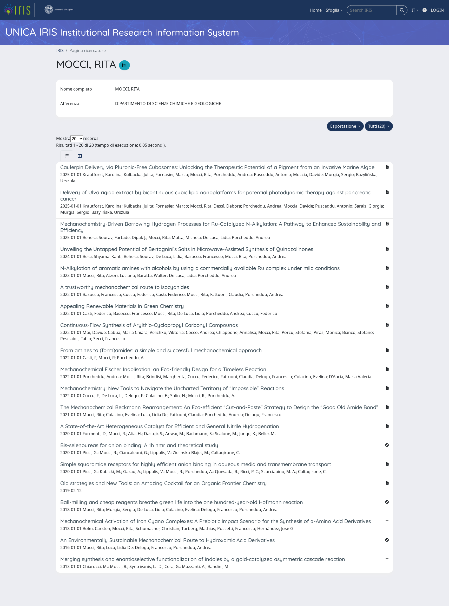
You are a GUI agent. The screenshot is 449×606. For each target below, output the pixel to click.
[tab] (66, 155)
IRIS (60, 50)
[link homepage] (19, 10)
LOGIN (437, 10)
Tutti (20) (377, 126)
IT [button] (413, 10)
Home (316, 10)
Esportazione (343, 126)
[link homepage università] (58, 10)
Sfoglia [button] (332, 10)
